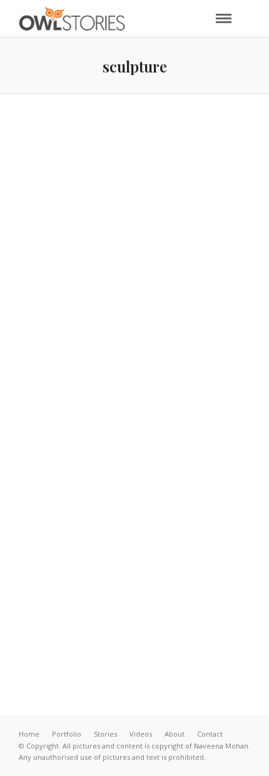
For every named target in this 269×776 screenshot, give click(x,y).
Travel (230, 289)
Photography (170, 289)
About (175, 734)
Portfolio (66, 734)
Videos (140, 734)
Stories (105, 734)
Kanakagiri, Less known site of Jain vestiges (134, 314)
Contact (210, 734)
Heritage (106, 289)
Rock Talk (134, 608)
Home (29, 734)
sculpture (174, 581)
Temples (230, 581)
